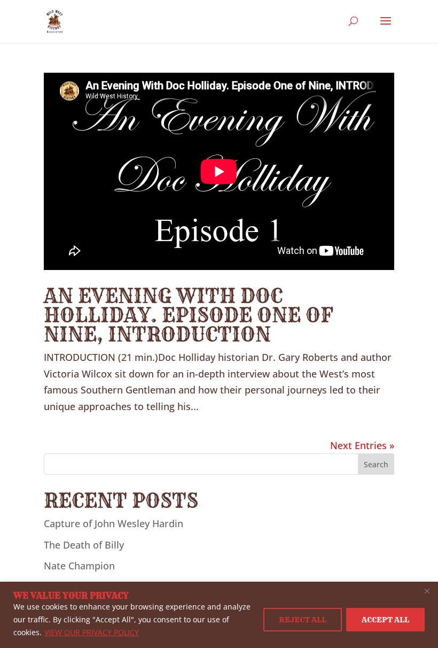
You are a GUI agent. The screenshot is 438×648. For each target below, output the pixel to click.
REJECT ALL (302, 619)
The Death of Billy (84, 544)
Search (376, 464)
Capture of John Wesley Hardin (113, 523)
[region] (219, 615)
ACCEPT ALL (385, 619)
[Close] (426, 590)
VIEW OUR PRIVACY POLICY (91, 632)
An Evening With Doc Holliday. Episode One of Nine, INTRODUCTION (188, 314)
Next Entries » (362, 445)
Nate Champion (79, 565)
